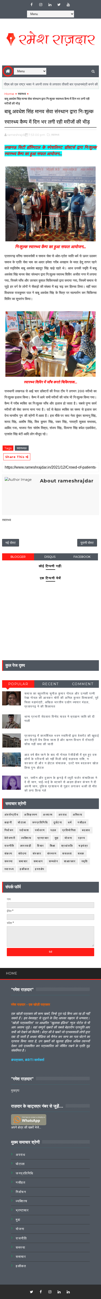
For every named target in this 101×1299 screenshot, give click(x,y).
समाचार (23, 861)
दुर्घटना (58, 822)
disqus (49, 556)
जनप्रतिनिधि (40, 822)
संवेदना (22, 853)
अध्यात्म (48, 814)
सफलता (67, 853)
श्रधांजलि (67, 845)
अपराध (62, 814)
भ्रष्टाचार (43, 838)
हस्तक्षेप (39, 869)
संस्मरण (52, 853)
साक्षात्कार (70, 861)
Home (9, 94)
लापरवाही (25, 845)
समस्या (8, 861)
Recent (50, 684)
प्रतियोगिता (69, 830)
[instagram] (40, 4)
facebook (82, 556)
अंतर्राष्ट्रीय (11, 814)
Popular (18, 684)
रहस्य (81, 838)
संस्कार (37, 853)
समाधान (38, 861)
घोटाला (22, 822)
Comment (82, 684)
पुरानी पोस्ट (87, 543)
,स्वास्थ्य (54, 135)
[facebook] (31, 4)
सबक (81, 853)
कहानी (8, 822)
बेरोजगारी (10, 838)
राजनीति (9, 845)
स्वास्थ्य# (22, 448)
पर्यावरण (40, 830)
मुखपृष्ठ (15, 1090)
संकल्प (8, 853)
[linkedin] (49, 4)
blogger (18, 556)
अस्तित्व (77, 814)
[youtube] (68, 4)
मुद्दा (57, 838)
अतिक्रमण (30, 814)
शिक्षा (52, 845)
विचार (40, 845)
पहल (53, 830)
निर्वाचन (9, 830)
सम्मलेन (53, 861)
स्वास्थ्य (22, 94)
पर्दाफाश (24, 830)
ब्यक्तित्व (26, 838)
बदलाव (86, 830)
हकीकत (24, 869)
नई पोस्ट (10, 543)
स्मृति (85, 861)
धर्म (70, 822)
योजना (68, 838)
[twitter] (58, 4)
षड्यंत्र (83, 845)
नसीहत (82, 822)
